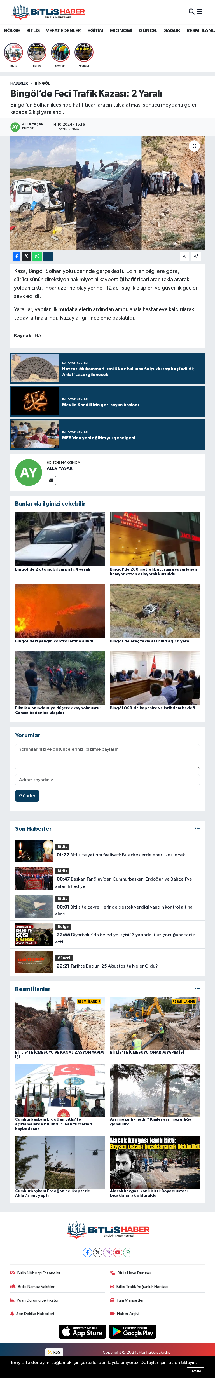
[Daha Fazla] (48, 256)
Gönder (27, 796)
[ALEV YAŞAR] (28, 472)
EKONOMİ (121, 30)
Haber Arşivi (128, 1314)
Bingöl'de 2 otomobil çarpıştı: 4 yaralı (52, 569)
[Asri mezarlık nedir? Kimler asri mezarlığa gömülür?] (155, 1090)
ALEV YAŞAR (60, 468)
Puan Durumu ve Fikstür (38, 1300)
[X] (97, 1252)
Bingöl (42, 84)
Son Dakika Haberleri (35, 1314)
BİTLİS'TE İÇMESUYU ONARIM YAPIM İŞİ (147, 1053)
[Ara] (192, 12)
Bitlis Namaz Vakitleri (36, 1287)
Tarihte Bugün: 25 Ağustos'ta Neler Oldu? (107, 966)
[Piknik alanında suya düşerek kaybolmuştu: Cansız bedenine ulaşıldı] (60, 677)
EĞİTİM (95, 30)
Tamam (195, 1371)
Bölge (63, 927)
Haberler (19, 84)
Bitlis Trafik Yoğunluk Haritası (142, 1287)
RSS (56, 1352)
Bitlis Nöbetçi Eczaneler (38, 1273)
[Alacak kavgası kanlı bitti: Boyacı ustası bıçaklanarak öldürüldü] (155, 1162)
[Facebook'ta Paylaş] (16, 256)
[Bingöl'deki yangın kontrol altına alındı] (60, 610)
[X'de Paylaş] (26, 256)
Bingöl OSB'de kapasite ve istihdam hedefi (152, 708)
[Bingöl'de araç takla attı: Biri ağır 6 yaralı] (155, 610)
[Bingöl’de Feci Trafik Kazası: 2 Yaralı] (107, 193)
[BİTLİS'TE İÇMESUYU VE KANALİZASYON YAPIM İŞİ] (60, 1023)
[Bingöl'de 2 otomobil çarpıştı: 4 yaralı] (60, 539)
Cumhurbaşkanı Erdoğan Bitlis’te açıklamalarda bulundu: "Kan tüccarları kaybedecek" (53, 1124)
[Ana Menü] (199, 12)
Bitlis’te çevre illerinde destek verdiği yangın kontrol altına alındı (123, 911)
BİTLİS (32, 30)
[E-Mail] (51, 480)
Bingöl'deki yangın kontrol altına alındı (54, 641)
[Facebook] (87, 1252)
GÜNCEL (148, 30)
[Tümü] (197, 829)
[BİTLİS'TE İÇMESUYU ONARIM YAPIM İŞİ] (155, 1023)
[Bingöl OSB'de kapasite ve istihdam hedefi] (155, 677)
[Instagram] (107, 1252)
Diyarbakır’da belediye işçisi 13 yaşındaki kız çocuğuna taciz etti (125, 938)
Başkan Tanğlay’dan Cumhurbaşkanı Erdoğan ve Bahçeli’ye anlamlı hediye (123, 883)
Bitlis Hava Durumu (134, 1273)
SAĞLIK (172, 30)
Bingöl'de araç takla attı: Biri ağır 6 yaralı (150, 641)
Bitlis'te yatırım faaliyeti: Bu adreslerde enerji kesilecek (121, 855)
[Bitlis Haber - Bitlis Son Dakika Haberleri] (48, 12)
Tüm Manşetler (130, 1300)
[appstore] (83, 1331)
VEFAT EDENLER (63, 30)
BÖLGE (12, 30)
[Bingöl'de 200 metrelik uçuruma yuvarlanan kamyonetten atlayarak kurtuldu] (155, 539)
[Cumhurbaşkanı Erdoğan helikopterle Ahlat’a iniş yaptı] (60, 1162)
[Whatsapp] (127, 1252)
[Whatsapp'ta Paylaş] (37, 256)
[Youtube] (117, 1252)
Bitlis (62, 847)
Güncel (64, 958)
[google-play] (133, 1331)
